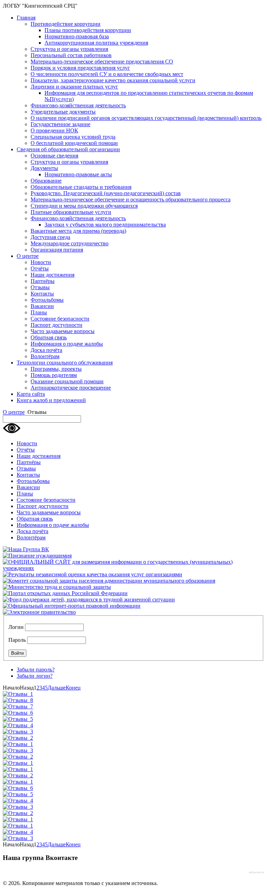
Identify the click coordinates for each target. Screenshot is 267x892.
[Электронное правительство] (39, 612)
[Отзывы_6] (18, 713)
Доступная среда (50, 237)
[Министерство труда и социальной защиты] (57, 587)
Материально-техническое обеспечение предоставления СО (102, 61)
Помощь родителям (54, 375)
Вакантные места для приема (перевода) (78, 231)
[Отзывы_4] (18, 725)
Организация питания (57, 250)
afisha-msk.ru (256, 872)
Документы (44, 168)
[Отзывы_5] (18, 719)
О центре (28, 256)
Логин (16, 627)
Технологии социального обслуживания (65, 363)
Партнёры (43, 281)
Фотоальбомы (47, 300)
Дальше (57, 688)
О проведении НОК (54, 130)
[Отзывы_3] (18, 732)
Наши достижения (52, 275)
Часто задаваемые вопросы (63, 331)
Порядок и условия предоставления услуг (80, 68)
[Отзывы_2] (18, 738)
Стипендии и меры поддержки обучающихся (84, 206)
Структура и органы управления (69, 49)
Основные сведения (54, 156)
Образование (46, 181)
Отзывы (40, 287)
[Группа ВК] (26, 549)
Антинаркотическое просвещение (71, 388)
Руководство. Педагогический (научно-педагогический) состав (106, 193)
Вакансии (42, 306)
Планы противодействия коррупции (87, 30)
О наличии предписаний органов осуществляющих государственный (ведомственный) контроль (146, 118)
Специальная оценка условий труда (73, 137)
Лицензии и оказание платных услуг (74, 87)
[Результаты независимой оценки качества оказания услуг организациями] (92, 574)
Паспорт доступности (56, 325)
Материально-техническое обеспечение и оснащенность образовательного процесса (130, 199)
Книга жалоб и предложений (51, 400)
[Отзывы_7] (18, 706)
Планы (39, 312)
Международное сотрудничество (69, 243)
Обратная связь (49, 337)
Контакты (42, 294)
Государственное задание (60, 124)
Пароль (17, 640)
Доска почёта (46, 350)
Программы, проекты (56, 369)
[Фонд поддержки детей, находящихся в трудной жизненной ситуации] (89, 599)
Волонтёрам (45, 356)
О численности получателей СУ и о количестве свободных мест (107, 74)
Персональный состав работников (71, 55)
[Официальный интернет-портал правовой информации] (71, 606)
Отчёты (40, 268)
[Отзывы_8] (18, 700)
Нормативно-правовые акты (78, 174)
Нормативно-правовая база (76, 36)
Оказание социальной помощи (67, 381)
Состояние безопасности (60, 319)
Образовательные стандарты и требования (81, 187)
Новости (41, 262)
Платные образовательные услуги (71, 212)
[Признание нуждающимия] (37, 556)
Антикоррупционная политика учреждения (96, 43)
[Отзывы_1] (18, 694)
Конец (73, 688)
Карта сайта (31, 394)
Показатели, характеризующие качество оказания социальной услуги (113, 80)
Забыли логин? (34, 676)
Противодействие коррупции (65, 24)
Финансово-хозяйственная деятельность (78, 105)
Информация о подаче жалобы (67, 344)
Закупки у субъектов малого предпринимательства (105, 225)
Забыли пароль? (36, 669)
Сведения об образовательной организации (68, 149)
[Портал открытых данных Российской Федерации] (65, 593)
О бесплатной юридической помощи (74, 143)
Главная (26, 18)
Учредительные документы (63, 112)
